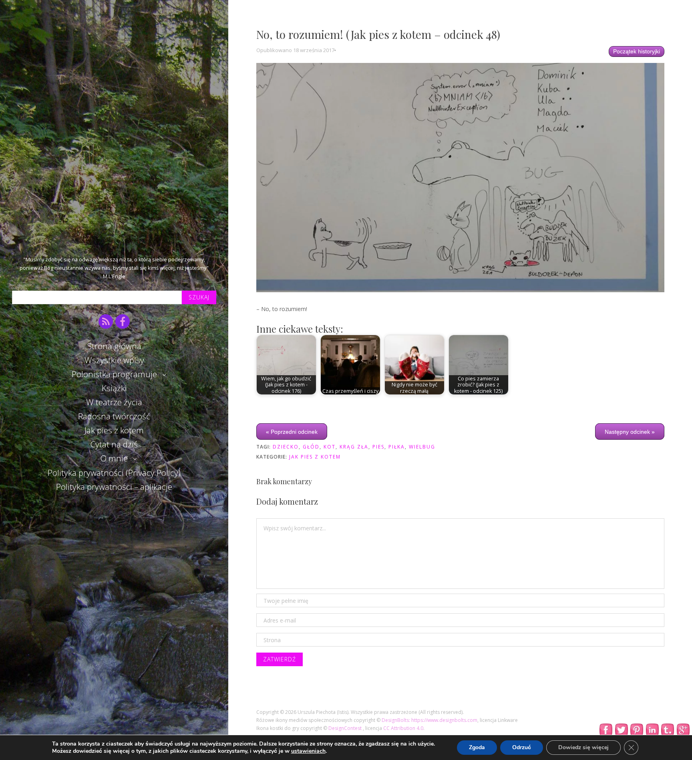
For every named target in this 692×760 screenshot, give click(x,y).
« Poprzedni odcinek (292, 431)
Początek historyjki (636, 51)
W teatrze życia (114, 402)
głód (311, 446)
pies (378, 446)
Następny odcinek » (630, 431)
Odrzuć (521, 747)
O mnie (114, 458)
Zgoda (477, 747)
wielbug (422, 446)
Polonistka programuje (114, 374)
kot (330, 446)
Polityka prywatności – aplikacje (114, 486)
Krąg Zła (354, 446)
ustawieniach (308, 751)
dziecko (286, 446)
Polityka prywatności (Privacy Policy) (114, 472)
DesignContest (345, 728)
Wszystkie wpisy (114, 360)
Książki (114, 388)
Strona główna (114, 346)
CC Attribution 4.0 (403, 728)
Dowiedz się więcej (583, 747)
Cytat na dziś (114, 444)
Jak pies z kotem (114, 430)
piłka (396, 446)
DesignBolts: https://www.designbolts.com (429, 720)
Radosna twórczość (114, 416)
